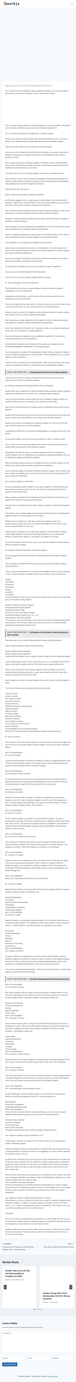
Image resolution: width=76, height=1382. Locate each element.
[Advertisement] (38, 25)
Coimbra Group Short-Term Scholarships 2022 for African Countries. (56, 1296)
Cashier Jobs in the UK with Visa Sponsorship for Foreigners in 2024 (17, 1273)
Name (6, 1358)
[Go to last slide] (5, 1287)
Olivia (8, 1279)
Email (30, 1358)
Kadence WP (53, 1376)
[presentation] (57, 1277)
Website (55, 1358)
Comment (7, 1333)
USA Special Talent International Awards (59, 1245)
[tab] (34, 1309)
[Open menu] (72, 3)
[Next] (70, 1287)
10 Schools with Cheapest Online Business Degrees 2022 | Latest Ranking (18, 1246)
